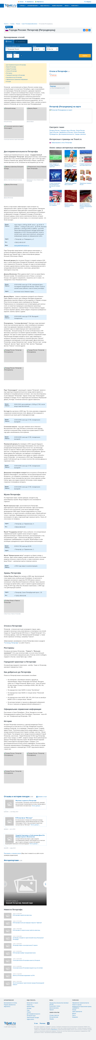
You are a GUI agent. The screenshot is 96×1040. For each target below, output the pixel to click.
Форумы (88, 1)
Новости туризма (76, 1004)
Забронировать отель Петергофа (62, 142)
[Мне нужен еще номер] (21, 55)
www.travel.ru (54, 1029)
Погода (74, 1009)
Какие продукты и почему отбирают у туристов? (54, 165)
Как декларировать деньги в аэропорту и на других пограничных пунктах (86, 206)
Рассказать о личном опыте (12, 853)
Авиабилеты (30, 1)
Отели (21, 1)
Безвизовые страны (55, 1006)
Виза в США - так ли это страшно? (54, 204)
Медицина (75, 1017)
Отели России (80, 130)
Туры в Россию (53, 132)
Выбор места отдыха (32, 1003)
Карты (74, 1015)
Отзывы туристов (54, 1015)
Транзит (52, 1009)
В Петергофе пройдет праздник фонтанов (24, 953)
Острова (29, 1008)
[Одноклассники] (87, 30)
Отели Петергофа (79, 132)
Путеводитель (53, 134)
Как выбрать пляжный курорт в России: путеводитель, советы (70, 165)
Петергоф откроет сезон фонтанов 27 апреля (25, 945)
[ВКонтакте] (84, 30)
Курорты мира (30, 1006)
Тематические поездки (33, 1017)
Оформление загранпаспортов (80, 1003)
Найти (85, 56)
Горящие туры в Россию (67, 130)
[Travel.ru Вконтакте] (48, 1023)
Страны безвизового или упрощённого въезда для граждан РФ (54, 185)
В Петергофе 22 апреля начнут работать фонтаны (26, 930)
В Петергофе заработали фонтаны (22, 915)
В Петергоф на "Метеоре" (24, 818)
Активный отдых (31, 1015)
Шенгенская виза (54, 1008)
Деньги (74, 1013)
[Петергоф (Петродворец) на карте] (70, 116)
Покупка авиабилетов (9, 1004)
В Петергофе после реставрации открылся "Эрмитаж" (27, 922)
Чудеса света (30, 1019)
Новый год (29, 1004)
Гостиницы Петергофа (11, 643)
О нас (36, 1023)
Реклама (42, 1023)
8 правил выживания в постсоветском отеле (86, 164)
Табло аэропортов (77, 1011)
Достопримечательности (66, 134)
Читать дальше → (36, 805)
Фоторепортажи (54, 1017)
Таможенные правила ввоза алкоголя (70, 184)
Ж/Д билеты (40, 1)
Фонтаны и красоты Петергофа (26, 800)
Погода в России (54, 130)
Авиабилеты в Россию (66, 132)
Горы (28, 1010)
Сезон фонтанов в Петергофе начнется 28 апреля (26, 960)
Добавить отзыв (42, 796)
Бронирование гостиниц (10, 1003)
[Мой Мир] (89, 30)
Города (29, 1012)
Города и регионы (80, 134)
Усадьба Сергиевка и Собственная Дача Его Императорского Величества (30, 836)
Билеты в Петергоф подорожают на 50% (24, 975)
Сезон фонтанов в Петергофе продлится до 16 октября (28, 968)
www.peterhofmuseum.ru (21, 245)
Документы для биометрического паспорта (69, 205)
